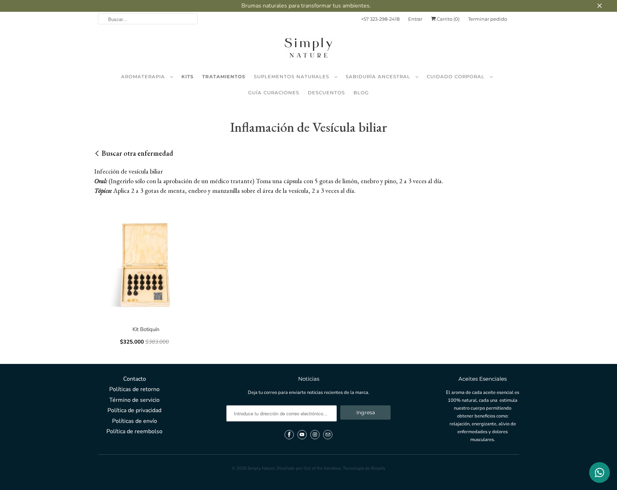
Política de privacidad (134, 410)
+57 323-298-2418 (380, 19)
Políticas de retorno (134, 389)
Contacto (134, 379)
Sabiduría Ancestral (379, 76)
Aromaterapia (144, 76)
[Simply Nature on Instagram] (315, 434)
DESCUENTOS (326, 92)
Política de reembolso (134, 431)
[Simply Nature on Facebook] (289, 434)
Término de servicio (134, 400)
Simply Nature (261, 468)
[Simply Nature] (308, 49)
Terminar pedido (487, 19)
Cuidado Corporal (456, 76)
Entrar (415, 19)
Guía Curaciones (273, 92)
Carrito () (448, 19)
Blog (361, 92)
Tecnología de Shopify (364, 468)
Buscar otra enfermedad (137, 153)
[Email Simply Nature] (327, 434)
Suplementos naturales (292, 76)
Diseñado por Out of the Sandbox (309, 468)
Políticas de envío (134, 421)
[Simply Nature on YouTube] (302, 434)
